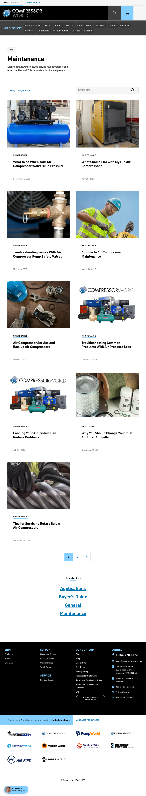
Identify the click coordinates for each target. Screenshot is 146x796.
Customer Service (48, 654)
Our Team (80, 667)
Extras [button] (87, 30)
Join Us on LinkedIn (125, 697)
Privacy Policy (82, 671)
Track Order (45, 667)
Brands (8, 658)
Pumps (58, 25)
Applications (73, 588)
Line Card (9, 663)
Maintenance (73, 613)
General (73, 605)
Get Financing (46, 663)
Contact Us (81, 663)
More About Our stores (87, 720)
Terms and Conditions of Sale (89, 680)
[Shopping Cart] (127, 13)
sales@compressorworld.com (129, 661)
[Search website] (114, 13)
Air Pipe (76, 30)
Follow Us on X (122, 692)
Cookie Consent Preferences (90, 698)
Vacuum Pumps (60, 30)
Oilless (69, 25)
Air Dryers (100, 25)
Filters (113, 25)
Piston (48, 25)
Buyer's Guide (73, 596)
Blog (11, 50)
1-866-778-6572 (127, 655)
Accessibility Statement (86, 676)
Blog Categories (19, 90)
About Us (80, 654)
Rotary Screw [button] (32, 25)
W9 (77, 692)
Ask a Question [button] (47, 658)
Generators (43, 30)
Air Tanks (124, 25)
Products (9, 654)
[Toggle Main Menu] (139, 13)
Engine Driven (84, 25)
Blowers (29, 30)
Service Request (47, 680)
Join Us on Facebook (125, 687)
